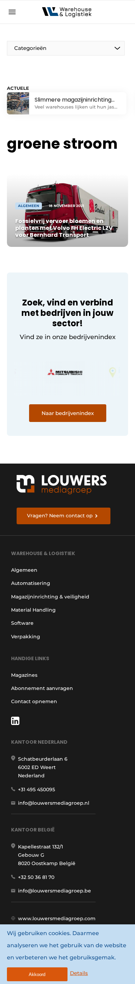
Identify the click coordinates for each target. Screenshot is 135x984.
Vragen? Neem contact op (60, 515)
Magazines (24, 675)
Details (79, 973)
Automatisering (30, 583)
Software (22, 623)
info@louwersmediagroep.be (54, 891)
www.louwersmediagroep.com (57, 918)
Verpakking (25, 636)
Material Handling (33, 610)
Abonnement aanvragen (42, 688)
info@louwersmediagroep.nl (53, 803)
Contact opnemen (34, 701)
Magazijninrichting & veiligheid (50, 597)
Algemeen (24, 570)
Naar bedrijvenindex (68, 413)
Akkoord (37, 974)
